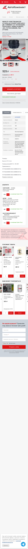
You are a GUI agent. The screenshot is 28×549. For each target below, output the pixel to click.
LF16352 (13, 188)
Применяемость (17, 112)
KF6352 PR (6, 214)
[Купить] (7, 194)
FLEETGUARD (6, 188)
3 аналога (8, 75)
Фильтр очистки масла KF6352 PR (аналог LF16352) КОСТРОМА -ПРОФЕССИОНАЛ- (11, 218)
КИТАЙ (4, 198)
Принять (6, 545)
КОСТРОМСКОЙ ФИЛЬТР (9, 213)
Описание (6, 112)
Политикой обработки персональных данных (16, 352)
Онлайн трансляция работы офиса (16, 12)
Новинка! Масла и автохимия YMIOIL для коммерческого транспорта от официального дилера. (19, 298)
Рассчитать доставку (14, 93)
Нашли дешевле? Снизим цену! (9, 96)
